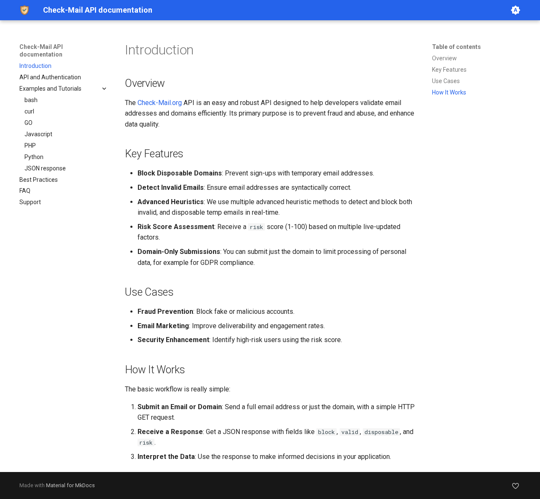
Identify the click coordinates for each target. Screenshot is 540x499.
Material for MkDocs (70, 485)
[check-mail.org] (515, 485)
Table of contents (456, 46)
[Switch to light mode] (515, 10)
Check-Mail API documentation (41, 50)
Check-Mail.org (160, 103)
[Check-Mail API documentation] (24, 10)
